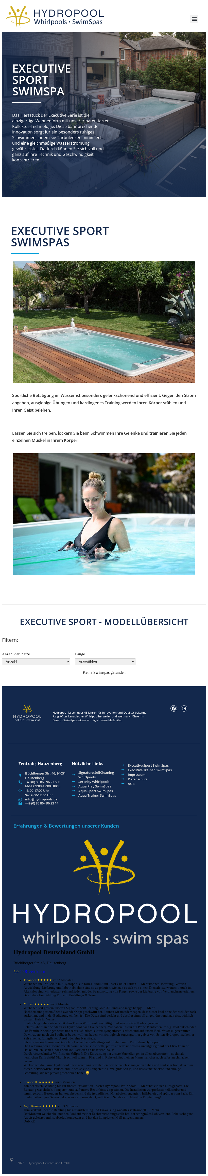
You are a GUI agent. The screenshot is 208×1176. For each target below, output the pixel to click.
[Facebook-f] (173, 708)
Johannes (30, 980)
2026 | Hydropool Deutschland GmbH (43, 1163)
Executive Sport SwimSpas (148, 765)
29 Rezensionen (32, 971)
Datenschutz (137, 779)
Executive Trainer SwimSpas (150, 770)
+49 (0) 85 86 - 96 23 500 (42, 782)
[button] (194, 19)
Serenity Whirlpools (93, 781)
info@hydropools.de (41, 799)
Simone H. (31, 1082)
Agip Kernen (32, 1106)
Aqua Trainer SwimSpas (97, 795)
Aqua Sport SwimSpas (95, 790)
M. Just (28, 1004)
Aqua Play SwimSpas (94, 786)
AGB (131, 783)
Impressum (136, 774)
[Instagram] (184, 708)
